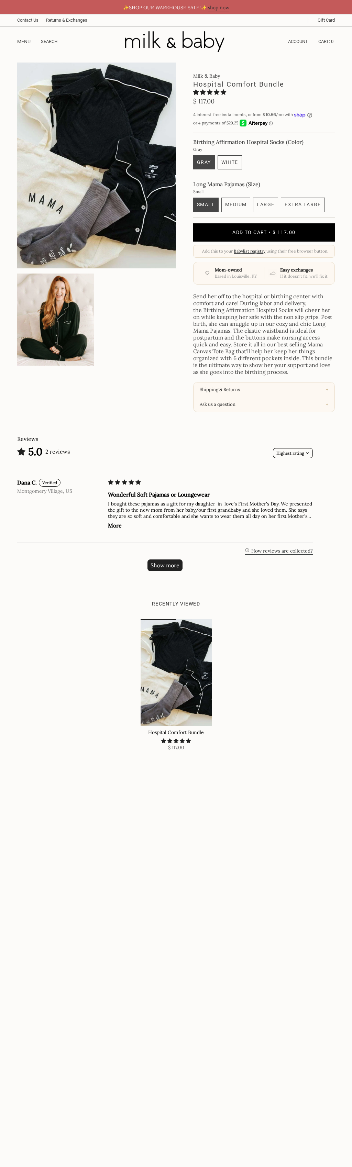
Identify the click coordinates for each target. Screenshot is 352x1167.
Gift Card (326, 20)
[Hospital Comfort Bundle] (176, 672)
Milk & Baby (206, 76)
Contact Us (27, 20)
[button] (209, 92)
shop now (218, 7)
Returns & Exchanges (66, 20)
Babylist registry (249, 251)
